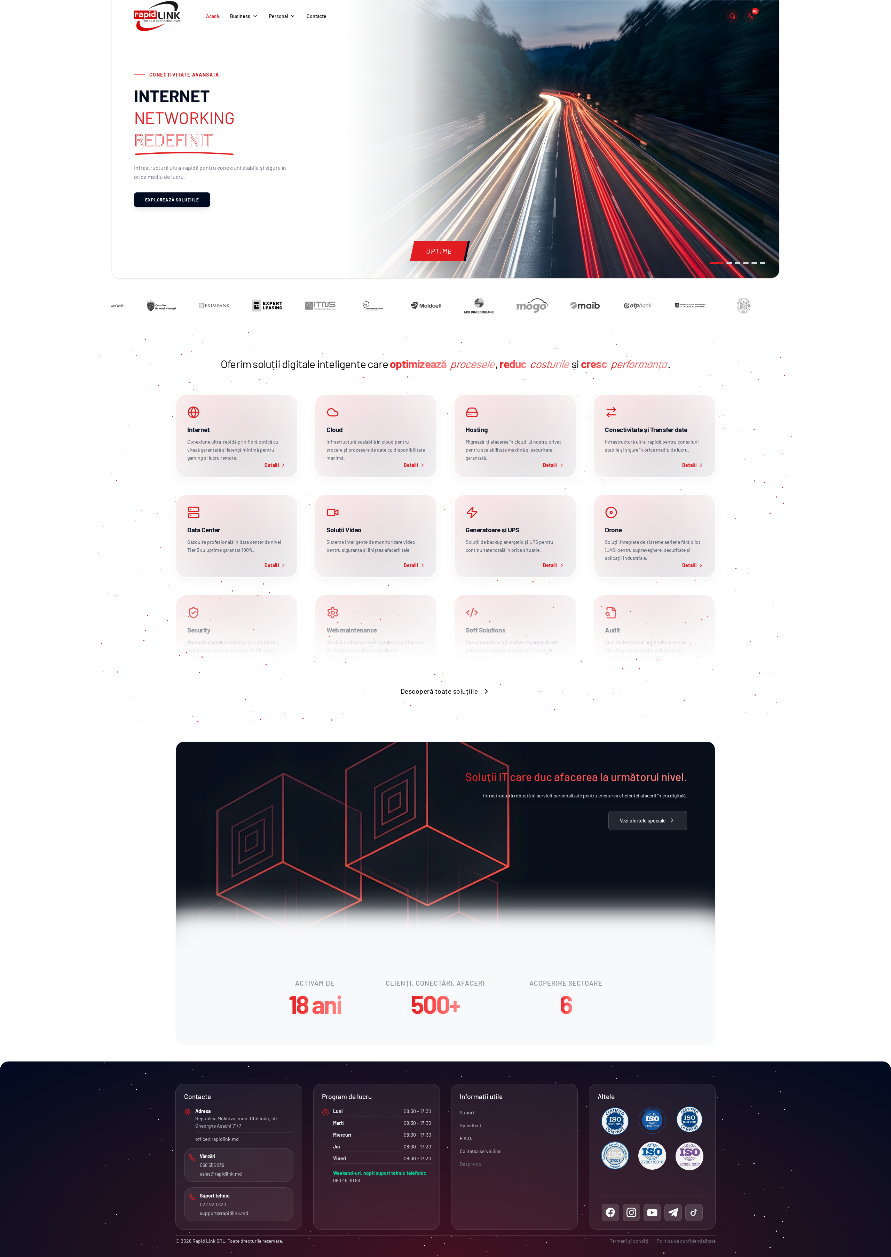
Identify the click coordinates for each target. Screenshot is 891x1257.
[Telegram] (673, 1212)
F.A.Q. (466, 1138)
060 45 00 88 (346, 1180)
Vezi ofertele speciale (643, 821)
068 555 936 (212, 1165)
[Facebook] (610, 1212)
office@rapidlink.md (217, 1139)
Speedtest (470, 1125)
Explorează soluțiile (172, 199)
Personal (278, 16)
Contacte (316, 16)
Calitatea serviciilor (480, 1151)
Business (240, 16)
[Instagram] (631, 1212)
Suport (467, 1112)
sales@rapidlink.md (221, 1174)
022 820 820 (213, 1204)
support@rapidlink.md (224, 1213)
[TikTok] (694, 1212)
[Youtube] (652, 1212)
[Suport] (732, 16)
